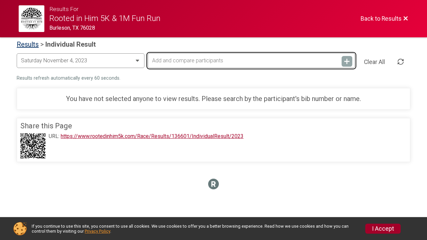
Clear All (374, 62)
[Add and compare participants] (347, 61)
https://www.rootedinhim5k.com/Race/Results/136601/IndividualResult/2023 (152, 136)
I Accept (383, 228)
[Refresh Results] (400, 62)
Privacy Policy (97, 231)
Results (28, 44)
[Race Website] (34, 18)
